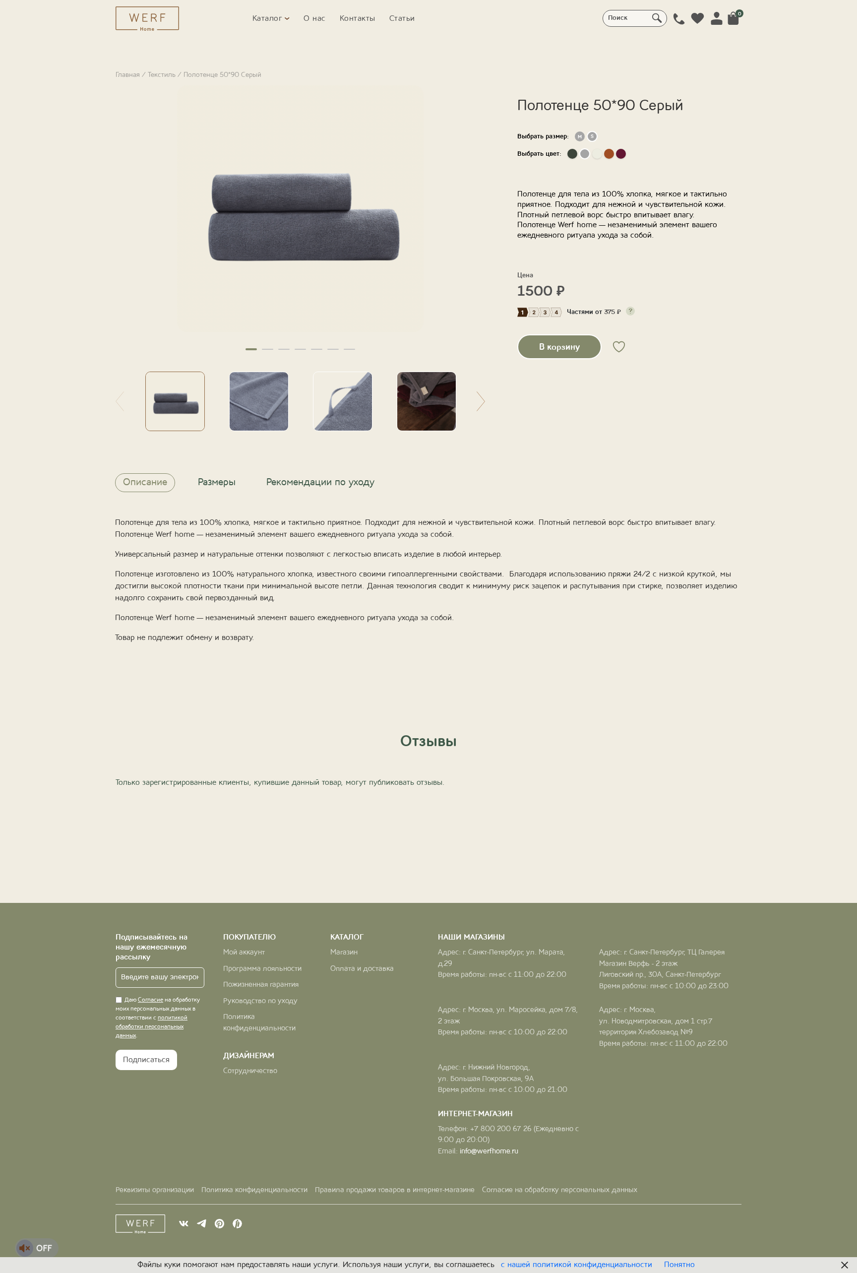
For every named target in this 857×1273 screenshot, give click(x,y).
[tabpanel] (300, 208)
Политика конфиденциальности (254, 1190)
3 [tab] (284, 349)
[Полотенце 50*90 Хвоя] (572, 154)
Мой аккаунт (244, 952)
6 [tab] (333, 349)
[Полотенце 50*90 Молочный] (597, 154)
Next (481, 401)
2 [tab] (267, 349)
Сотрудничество (250, 1071)
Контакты (357, 19)
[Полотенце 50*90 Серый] (584, 153)
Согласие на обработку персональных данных (559, 1190)
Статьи (402, 19)
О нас (315, 19)
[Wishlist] (698, 18)
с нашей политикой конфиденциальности (576, 1265)
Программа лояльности (262, 969)
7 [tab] (349, 349)
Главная (128, 74)
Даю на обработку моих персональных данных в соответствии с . (158, 1018)
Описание (145, 483)
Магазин (344, 952)
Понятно (679, 1265)
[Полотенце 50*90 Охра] (609, 154)
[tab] (145, 482)
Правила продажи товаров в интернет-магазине (395, 1190)
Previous (120, 401)
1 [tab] (251, 349)
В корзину (559, 347)
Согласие (150, 1000)
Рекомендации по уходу (320, 483)
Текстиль (162, 74)
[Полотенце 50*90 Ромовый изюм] (621, 154)
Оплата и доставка (362, 969)
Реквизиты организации (155, 1190)
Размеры (217, 483)
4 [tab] (300, 349)
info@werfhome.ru (489, 1151)
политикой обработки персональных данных (151, 1027)
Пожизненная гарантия (261, 985)
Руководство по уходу (260, 1001)
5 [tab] (316, 349)
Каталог (267, 19)
